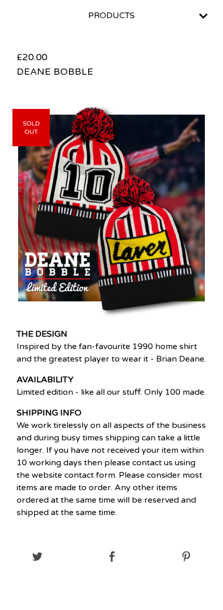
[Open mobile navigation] (203, 16)
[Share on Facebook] (111, 557)
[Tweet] (37, 557)
